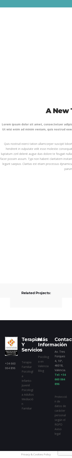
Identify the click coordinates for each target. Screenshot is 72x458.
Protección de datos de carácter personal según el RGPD (61, 410)
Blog (41, 371)
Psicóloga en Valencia (43, 361)
